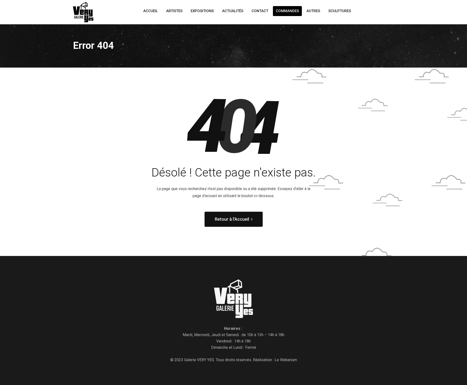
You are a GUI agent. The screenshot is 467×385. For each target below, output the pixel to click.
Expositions (202, 11)
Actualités (232, 11)
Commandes (287, 11)
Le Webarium (286, 360)
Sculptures (339, 11)
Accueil (150, 11)
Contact (259, 11)
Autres (313, 11)
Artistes (174, 11)
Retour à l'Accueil (232, 219)
